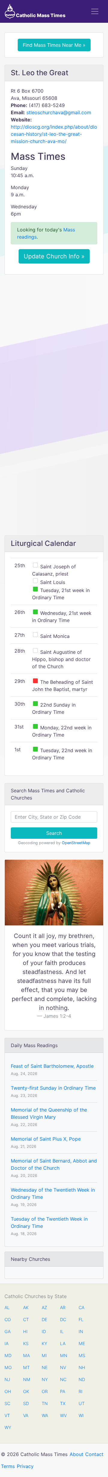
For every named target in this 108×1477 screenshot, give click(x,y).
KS (25, 1343)
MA (26, 1355)
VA (25, 1415)
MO (7, 1367)
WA (45, 1415)
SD (26, 1403)
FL (81, 1319)
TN (45, 1403)
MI (44, 1355)
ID (44, 1331)
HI (25, 1331)
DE (44, 1319)
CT (26, 1319)
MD (7, 1355)
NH (82, 1367)
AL (7, 1307)
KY (44, 1343)
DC (63, 1319)
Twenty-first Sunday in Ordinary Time (53, 1088)
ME (82, 1343)
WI (81, 1415)
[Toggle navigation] (94, 11)
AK (25, 1307)
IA (6, 1343)
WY (7, 1427)
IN (81, 1331)
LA (62, 1343)
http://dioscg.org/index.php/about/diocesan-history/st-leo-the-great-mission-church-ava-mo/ (54, 134)
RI (80, 1391)
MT (26, 1367)
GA (7, 1331)
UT (82, 1403)
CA (81, 1307)
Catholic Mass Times (40, 15)
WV (63, 1415)
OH (7, 1391)
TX (62, 1403)
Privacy (25, 1466)
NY (45, 1379)
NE (45, 1367)
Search (54, 833)
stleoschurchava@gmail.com (58, 112)
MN (63, 1355)
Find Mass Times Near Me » (54, 45)
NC (63, 1379)
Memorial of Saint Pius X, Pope (46, 1139)
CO (7, 1319)
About (76, 1454)
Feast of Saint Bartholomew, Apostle (52, 1066)
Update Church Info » (54, 256)
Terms (8, 1466)
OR (45, 1391)
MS (82, 1355)
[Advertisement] (54, 336)
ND (82, 1379)
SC (7, 1403)
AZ (44, 1307)
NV (63, 1367)
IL (62, 1331)
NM (26, 1379)
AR (62, 1307)
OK (26, 1391)
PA (62, 1391)
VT (7, 1415)
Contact (94, 1454)
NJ (7, 1379)
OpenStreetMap (76, 843)
